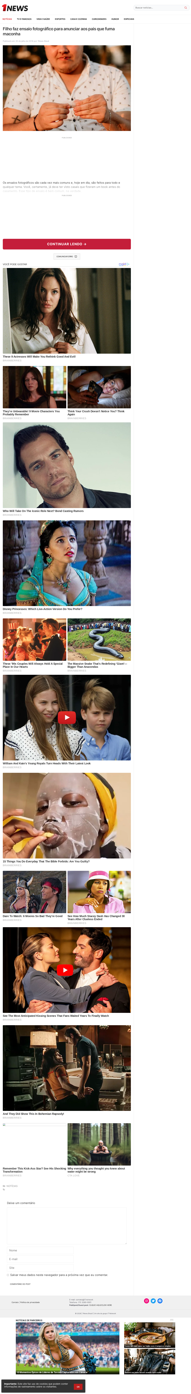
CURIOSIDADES (99, 19)
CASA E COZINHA (78, 19)
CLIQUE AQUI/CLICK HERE (100, 1305)
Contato (15, 1302)
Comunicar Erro (64, 256)
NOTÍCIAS (7, 19)
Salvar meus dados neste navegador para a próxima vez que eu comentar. (59, 1275)
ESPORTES (60, 19)
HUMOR (115, 19)
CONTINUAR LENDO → (67, 244)
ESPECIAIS (129, 19)
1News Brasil (43, 41)
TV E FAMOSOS (24, 19)
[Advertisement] (67, 158)
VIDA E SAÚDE (43, 19)
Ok (78, 1387)
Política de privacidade (30, 1302)
